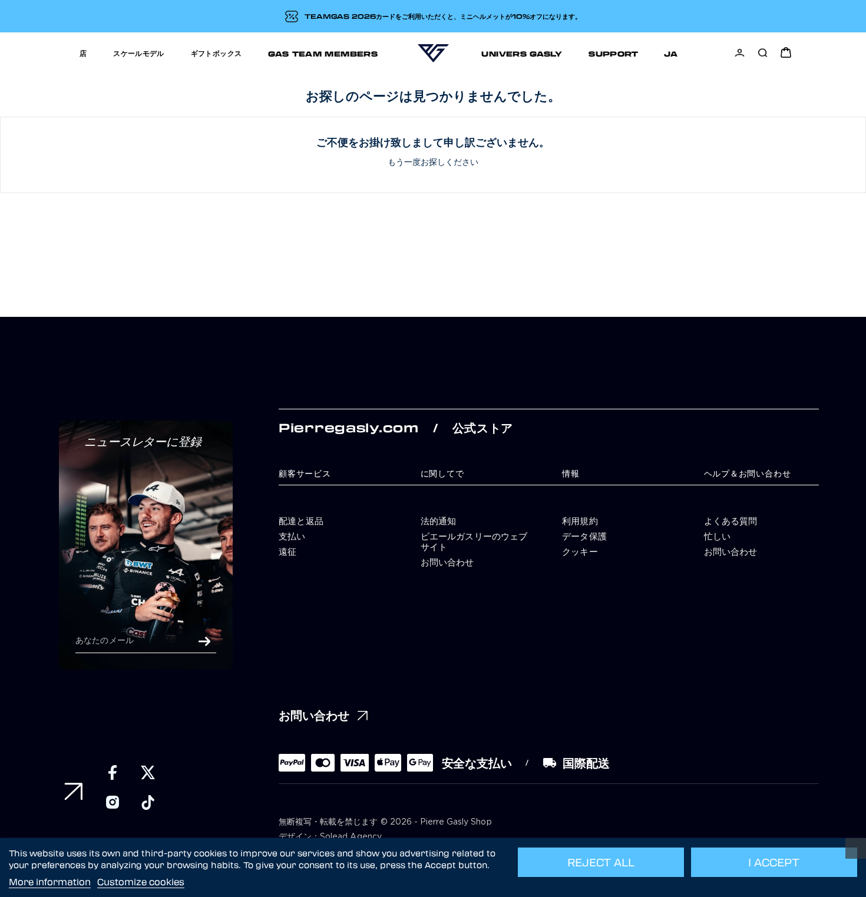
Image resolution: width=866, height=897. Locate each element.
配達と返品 (301, 520)
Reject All (600, 862)
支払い (292, 536)
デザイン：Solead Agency (330, 837)
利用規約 (580, 520)
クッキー (580, 551)
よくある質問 (731, 520)
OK (204, 641)
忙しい (717, 536)
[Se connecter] (739, 52)
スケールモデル (138, 53)
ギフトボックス (216, 53)
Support (614, 53)
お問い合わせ (447, 562)
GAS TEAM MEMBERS (323, 53)
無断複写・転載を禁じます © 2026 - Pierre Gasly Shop (385, 822)
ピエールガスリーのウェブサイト (474, 541)
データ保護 (584, 536)
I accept (773, 862)
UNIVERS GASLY (521, 53)
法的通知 (439, 520)
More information (50, 882)
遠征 (287, 551)
